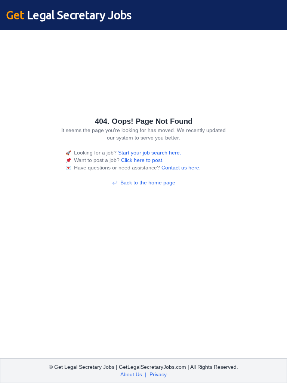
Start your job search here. (149, 153)
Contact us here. (180, 168)
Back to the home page (147, 183)
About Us (131, 374)
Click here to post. (142, 160)
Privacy (158, 374)
